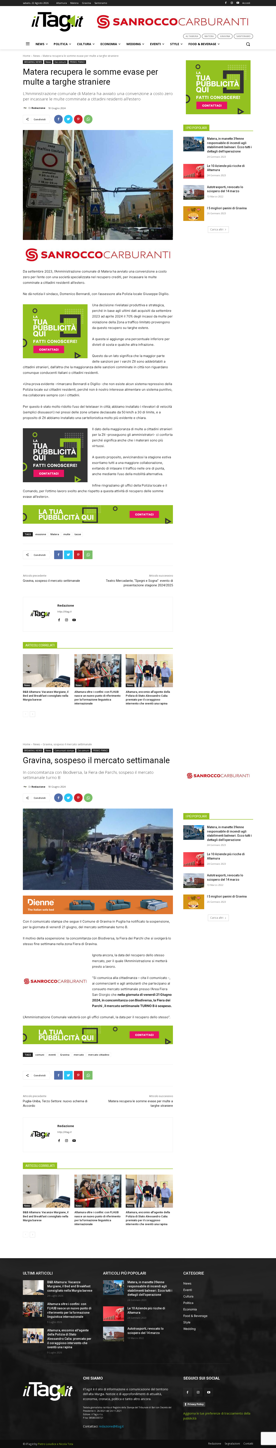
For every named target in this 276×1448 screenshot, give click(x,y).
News (36, 56)
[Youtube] (237, 3)
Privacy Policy (196, 1404)
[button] (248, 44)
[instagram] (66, 619)
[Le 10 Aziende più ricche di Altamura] (193, 171)
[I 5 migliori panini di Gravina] (193, 213)
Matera (54, 534)
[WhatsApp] (88, 119)
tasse (78, 534)
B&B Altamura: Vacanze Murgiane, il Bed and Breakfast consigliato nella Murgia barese (45, 695)
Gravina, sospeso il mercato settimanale (51, 581)
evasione (40, 534)
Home (26, 56)
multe (66, 534)
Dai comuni (60, 61)
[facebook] (59, 619)
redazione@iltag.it (111, 1426)
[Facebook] (225, 3)
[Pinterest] (78, 119)
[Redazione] (25, 108)
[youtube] (74, 619)
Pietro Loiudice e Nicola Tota (55, 1444)
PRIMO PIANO (77, 61)
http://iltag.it (64, 611)
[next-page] (32, 714)
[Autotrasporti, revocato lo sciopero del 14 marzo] (193, 192)
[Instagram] (231, 3)
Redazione (38, 107)
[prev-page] (25, 714)
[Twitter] (68, 119)
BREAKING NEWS (33, 61)
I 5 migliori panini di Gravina (227, 208)
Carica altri (216, 229)
